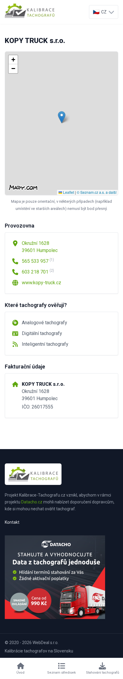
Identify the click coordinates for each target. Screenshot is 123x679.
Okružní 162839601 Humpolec (40, 246)
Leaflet (68, 192)
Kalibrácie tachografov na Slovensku (39, 651)
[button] (61, 117)
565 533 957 (38, 261)
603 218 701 (38, 271)
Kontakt (12, 522)
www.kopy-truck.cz (41, 282)
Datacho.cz (31, 502)
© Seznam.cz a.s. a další (96, 192)
